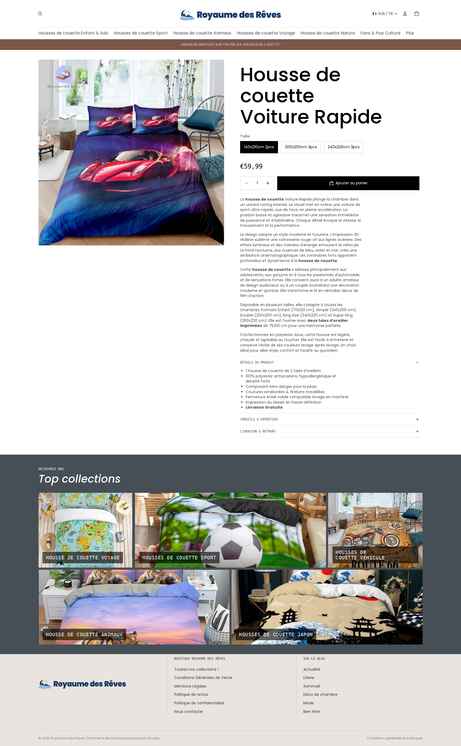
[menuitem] (410, 33)
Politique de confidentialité (199, 703)
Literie (308, 677)
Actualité (311, 669)
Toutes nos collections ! (196, 669)
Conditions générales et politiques (395, 738)
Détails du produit (257, 362)
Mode (308, 703)
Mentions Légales (190, 686)
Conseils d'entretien (258, 419)
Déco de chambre (320, 694)
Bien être (311, 711)
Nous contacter (188, 711)
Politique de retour (191, 694)
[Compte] (405, 13)
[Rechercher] (40, 13)
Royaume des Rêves (67, 738)
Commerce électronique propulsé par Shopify (123, 738)
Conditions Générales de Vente (203, 677)
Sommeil (311, 686)
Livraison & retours (258, 431)
